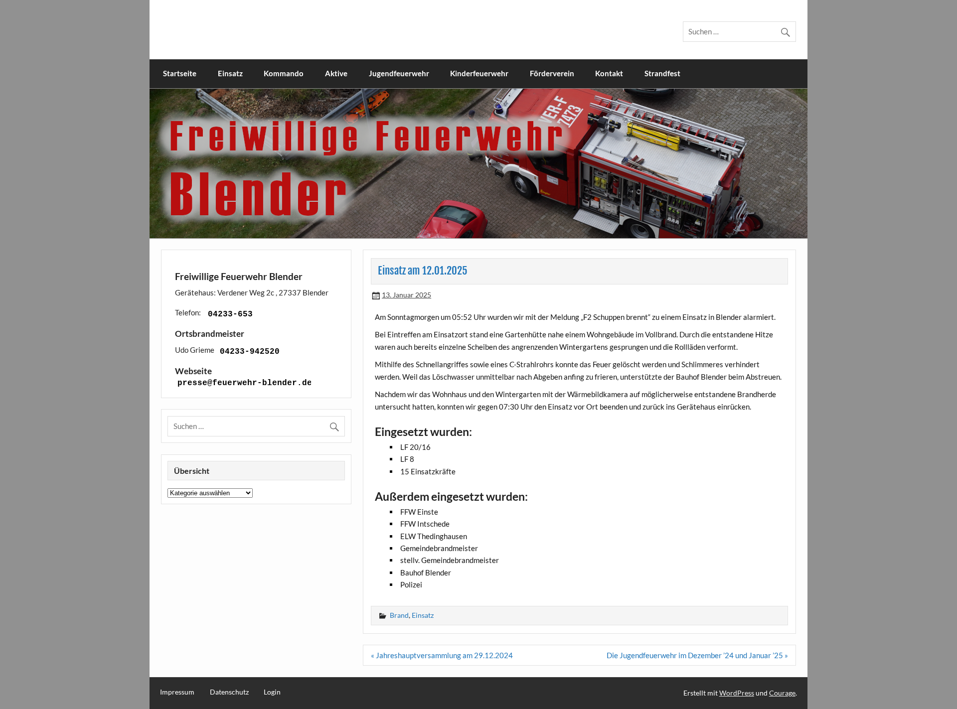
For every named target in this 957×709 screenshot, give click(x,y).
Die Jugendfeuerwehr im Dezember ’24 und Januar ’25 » (697, 655)
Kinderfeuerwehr (479, 73)
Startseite (179, 73)
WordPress (736, 693)
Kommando (284, 73)
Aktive (336, 73)
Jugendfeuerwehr (399, 73)
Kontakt (609, 73)
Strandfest (662, 73)
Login (272, 692)
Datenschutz (229, 692)
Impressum (177, 692)
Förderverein (552, 73)
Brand (399, 615)
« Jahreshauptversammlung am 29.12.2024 (442, 655)
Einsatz (230, 73)
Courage (782, 693)
